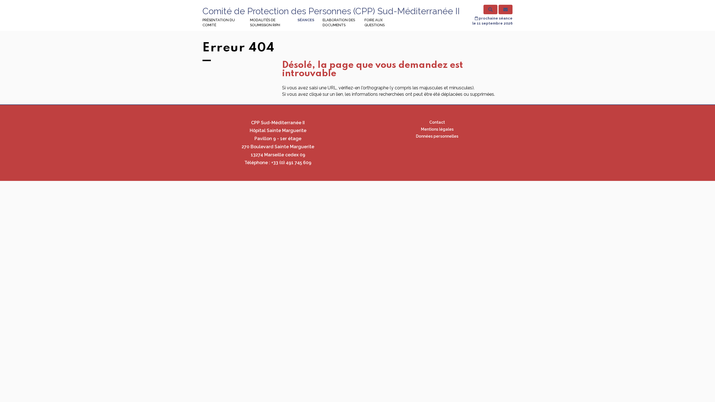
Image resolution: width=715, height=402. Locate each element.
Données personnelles (437, 136)
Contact (437, 122)
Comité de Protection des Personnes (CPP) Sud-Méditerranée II (331, 11)
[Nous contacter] (506, 9)
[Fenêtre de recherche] (490, 9)
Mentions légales (437, 129)
